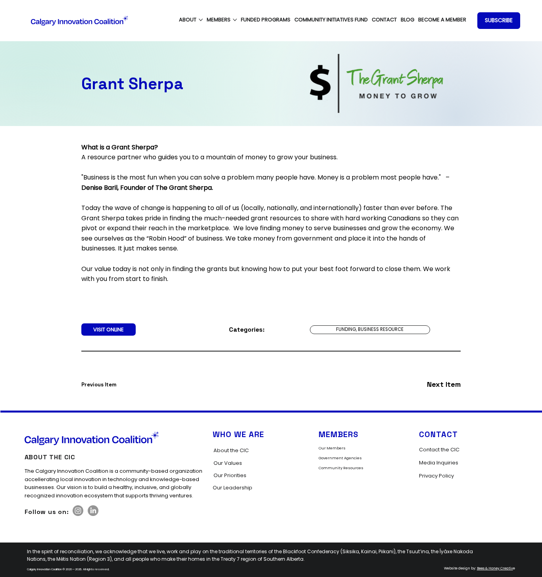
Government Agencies (340, 457)
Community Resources (341, 467)
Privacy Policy (436, 476)
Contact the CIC (439, 449)
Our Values (227, 463)
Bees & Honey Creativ (495, 568)
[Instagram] (78, 510)
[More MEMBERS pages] (235, 20)
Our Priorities (229, 475)
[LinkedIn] (93, 510)
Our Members (332, 448)
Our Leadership (232, 487)
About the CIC (231, 450)
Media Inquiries (438, 462)
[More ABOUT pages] (201, 20)
